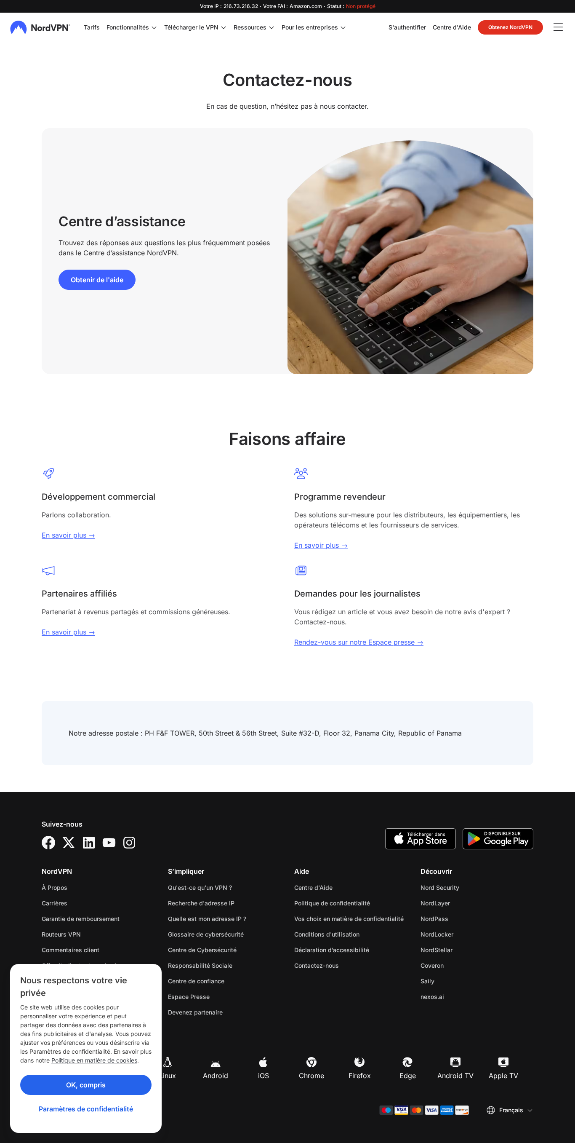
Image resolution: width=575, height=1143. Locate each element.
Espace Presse (189, 996)
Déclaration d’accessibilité (331, 949)
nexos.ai (459, 996)
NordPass (461, 918)
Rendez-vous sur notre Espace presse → (358, 642)
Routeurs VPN (61, 934)
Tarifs (92, 27)
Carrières (81, 903)
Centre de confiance (196, 981)
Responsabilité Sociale (200, 965)
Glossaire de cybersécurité (206, 934)
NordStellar (463, 949)
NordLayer (462, 903)
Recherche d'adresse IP (201, 903)
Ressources (250, 27)
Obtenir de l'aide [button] (97, 280)
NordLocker (463, 934)
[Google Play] (498, 838)
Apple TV (503, 1075)
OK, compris (86, 1085)
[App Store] (420, 838)
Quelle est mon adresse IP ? (207, 918)
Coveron (459, 965)
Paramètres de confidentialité (86, 1109)
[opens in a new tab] (48, 842)
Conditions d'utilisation (350, 934)
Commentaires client (70, 949)
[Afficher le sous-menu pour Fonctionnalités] (154, 27)
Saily (454, 981)
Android (215, 1075)
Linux (167, 1075)
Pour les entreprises (310, 27)
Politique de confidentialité (350, 903)
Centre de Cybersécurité (202, 949)
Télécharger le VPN (191, 27)
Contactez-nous (316, 965)
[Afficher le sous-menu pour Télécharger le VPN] (223, 27)
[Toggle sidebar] (558, 27)
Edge (407, 1075)
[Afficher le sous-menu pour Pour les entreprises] (343, 27)
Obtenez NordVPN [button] (510, 27)
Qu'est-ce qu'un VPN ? (200, 887)
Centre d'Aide (452, 27)
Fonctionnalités (127, 27)
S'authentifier (407, 27)
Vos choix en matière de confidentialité (349, 918)
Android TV (455, 1075)
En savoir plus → (68, 535)
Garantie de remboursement (81, 918)
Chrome (311, 1075)
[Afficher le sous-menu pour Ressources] (271, 27)
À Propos (54, 887)
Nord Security (466, 887)
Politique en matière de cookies (94, 1060)
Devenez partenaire (195, 1012)
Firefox (360, 1075)
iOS (263, 1075)
